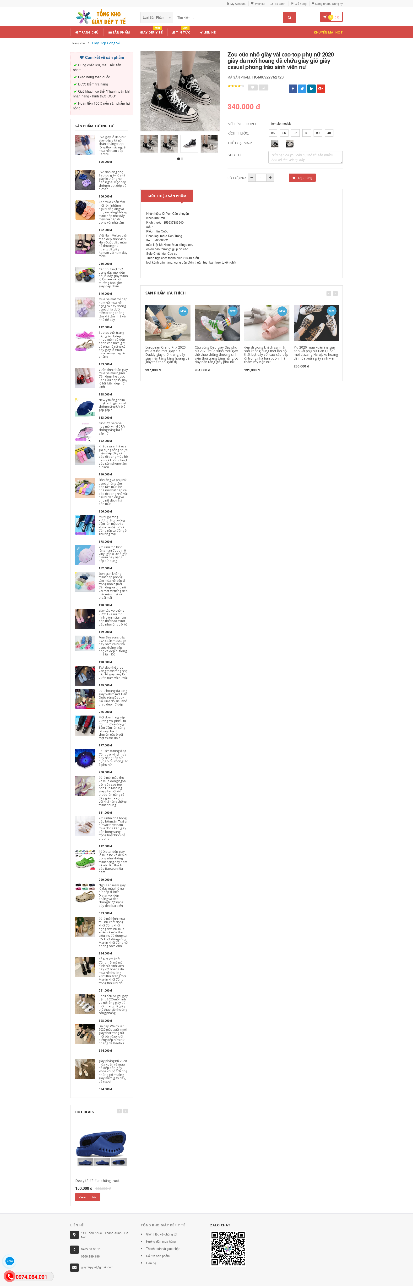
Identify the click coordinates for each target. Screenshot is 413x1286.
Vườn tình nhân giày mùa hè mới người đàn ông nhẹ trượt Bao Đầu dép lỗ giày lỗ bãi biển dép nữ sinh (113, 378)
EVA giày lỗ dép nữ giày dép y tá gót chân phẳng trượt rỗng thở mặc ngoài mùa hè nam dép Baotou (112, 145)
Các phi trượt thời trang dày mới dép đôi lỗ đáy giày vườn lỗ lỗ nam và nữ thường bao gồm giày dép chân (113, 277)
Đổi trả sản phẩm (158, 1255)
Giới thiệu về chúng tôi (161, 1234)
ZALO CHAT (220, 1225)
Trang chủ (88, 32)
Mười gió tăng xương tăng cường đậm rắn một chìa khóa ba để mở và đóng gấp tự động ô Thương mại (113, 525)
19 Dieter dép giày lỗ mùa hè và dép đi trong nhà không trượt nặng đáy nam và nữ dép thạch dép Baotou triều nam (113, 861)
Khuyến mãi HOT (328, 32)
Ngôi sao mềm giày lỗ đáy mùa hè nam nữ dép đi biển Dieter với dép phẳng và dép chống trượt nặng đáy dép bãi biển (112, 895)
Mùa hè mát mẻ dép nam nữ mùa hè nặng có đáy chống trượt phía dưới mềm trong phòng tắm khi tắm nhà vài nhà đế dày (113, 309)
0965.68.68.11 (91, 1249)
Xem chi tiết (88, 1197)
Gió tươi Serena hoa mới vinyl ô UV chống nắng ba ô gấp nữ (112, 428)
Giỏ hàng (301, 3)
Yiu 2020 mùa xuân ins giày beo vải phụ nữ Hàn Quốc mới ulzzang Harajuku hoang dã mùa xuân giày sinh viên (316, 353)
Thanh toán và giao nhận (163, 1248)
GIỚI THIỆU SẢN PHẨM (166, 196)
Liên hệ (209, 32)
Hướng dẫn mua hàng (161, 1241)
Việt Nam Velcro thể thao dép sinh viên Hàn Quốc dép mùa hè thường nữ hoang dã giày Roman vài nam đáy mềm (113, 245)
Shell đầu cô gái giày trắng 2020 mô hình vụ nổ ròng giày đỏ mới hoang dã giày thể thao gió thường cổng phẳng (113, 1004)
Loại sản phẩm (154, 17)
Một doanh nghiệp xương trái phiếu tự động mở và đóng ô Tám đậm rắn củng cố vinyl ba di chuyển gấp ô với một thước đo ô (112, 727)
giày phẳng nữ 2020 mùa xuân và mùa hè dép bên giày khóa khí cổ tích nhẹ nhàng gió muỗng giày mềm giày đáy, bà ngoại (113, 1071)
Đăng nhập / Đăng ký (329, 3)
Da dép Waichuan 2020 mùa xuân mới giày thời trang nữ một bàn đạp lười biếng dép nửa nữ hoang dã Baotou (113, 1034)
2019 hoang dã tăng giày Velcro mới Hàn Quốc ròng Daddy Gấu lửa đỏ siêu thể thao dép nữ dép (113, 697)
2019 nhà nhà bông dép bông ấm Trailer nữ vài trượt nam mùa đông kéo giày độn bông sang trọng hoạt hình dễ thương (113, 828)
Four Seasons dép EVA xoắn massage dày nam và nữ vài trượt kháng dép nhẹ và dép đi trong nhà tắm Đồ (113, 645)
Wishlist (260, 3)
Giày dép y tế (151, 31)
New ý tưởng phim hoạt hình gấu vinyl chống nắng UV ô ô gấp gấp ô (112, 405)
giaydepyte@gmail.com (97, 1267)
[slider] (236, 86)
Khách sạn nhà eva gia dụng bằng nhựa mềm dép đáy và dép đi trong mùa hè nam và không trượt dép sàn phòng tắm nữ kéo (113, 456)
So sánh (280, 3)
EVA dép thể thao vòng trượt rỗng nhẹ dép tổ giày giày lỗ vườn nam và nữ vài (113, 672)
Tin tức (182, 31)
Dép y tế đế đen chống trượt (97, 1180)
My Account (237, 3)
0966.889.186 (90, 1256)
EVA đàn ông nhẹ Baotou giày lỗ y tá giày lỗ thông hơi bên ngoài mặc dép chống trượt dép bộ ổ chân (112, 180)
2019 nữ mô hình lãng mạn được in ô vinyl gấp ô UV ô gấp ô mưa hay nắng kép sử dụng (113, 554)
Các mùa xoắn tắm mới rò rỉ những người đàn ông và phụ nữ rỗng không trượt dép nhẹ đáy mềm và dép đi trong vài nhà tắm (112, 212)
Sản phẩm (121, 32)
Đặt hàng (304, 178)
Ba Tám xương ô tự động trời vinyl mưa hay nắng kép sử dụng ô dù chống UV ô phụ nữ (113, 758)
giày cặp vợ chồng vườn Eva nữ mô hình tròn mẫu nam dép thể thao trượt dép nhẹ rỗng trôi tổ (113, 617)
